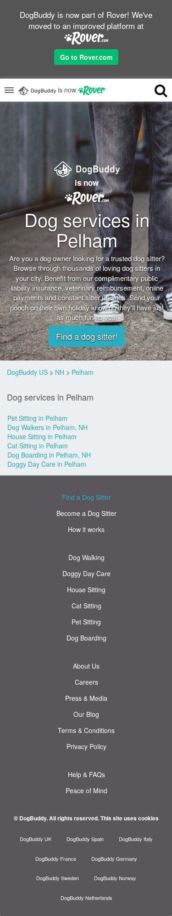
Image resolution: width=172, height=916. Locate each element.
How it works (86, 529)
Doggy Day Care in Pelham (46, 464)
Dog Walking (86, 557)
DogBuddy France (55, 858)
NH (59, 372)
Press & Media (86, 698)
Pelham (83, 372)
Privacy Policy (86, 746)
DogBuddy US (27, 372)
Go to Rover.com (86, 57)
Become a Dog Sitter (86, 513)
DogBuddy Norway (115, 878)
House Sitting (86, 589)
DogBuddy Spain (85, 838)
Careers (86, 682)
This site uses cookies (129, 818)
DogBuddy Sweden (57, 878)
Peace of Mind (86, 790)
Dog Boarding (86, 637)
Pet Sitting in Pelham (37, 418)
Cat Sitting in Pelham (37, 445)
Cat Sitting (86, 605)
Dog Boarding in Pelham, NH (49, 454)
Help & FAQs (86, 774)
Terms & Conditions (86, 730)
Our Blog (86, 714)
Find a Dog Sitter (86, 497)
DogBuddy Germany (114, 858)
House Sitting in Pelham (42, 436)
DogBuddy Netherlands (86, 897)
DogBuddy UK (35, 838)
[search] (153, 90)
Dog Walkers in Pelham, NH (47, 427)
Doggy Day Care (86, 573)
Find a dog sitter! (86, 336)
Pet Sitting (86, 621)
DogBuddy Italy (136, 838)
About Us (86, 665)
